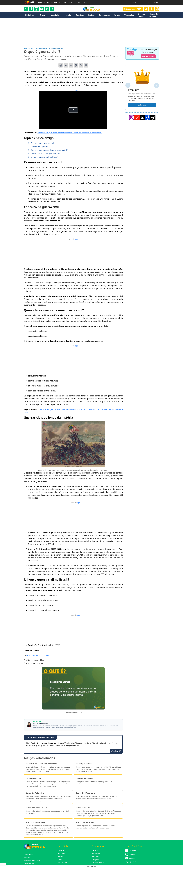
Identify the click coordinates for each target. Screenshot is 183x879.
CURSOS (70, 2)
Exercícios (95, 850)
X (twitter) (132, 862)
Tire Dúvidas (96, 853)
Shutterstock (44, 655)
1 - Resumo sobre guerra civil (41, 143)
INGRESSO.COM (43, 2)
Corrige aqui (96, 860)
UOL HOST (54, 2)
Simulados (95, 857)
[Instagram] (36, 9)
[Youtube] (42, 9)
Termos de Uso (29, 864)
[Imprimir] (60, 65)
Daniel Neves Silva (40, 723)
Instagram (133, 854)
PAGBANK (62, 2)
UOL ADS (86, 2)
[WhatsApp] (26, 9)
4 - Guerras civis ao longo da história (44, 153)
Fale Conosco (62, 863)
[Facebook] (147, 117)
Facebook (132, 851)
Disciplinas (61, 853)
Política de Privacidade (32, 860)
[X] (47, 9)
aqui (76, 90)
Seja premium (130, 9)
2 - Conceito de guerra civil (40, 146)
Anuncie (27, 857)
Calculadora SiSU (98, 863)
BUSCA (133, 2)
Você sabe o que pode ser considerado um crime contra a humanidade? (69, 132)
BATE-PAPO (145, 2)
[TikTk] (152, 117)
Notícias (60, 857)
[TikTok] (31, 9)
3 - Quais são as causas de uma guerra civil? (48, 150)
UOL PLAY (78, 2)
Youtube (132, 858)
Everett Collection (32, 655)
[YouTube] (137, 117)
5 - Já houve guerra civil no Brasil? (43, 157)
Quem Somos (28, 854)
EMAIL (156, 2)
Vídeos (60, 860)
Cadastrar (61, 850)
